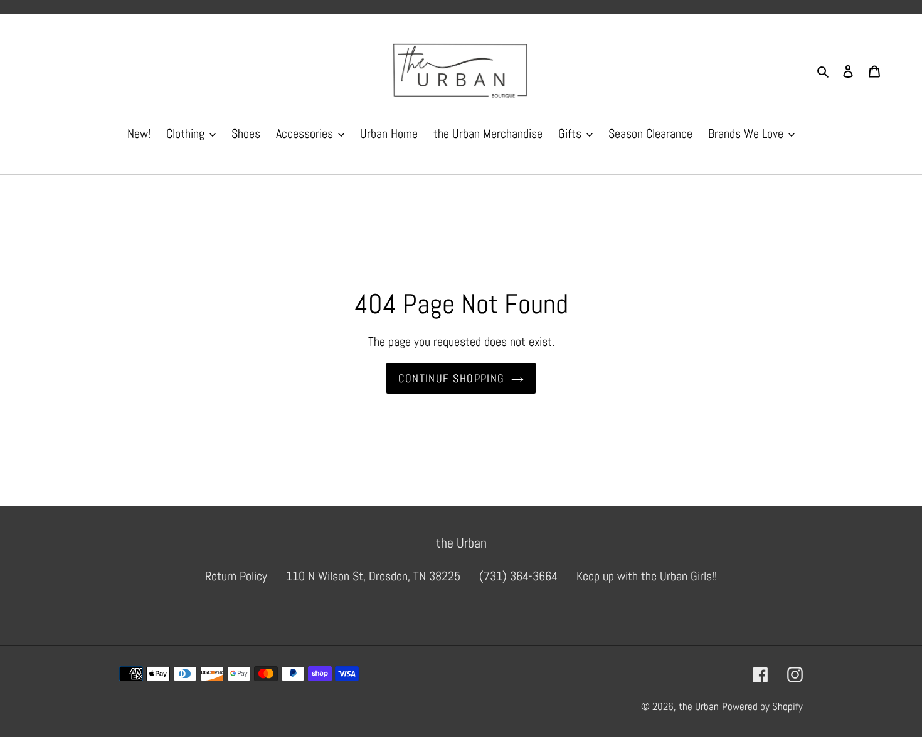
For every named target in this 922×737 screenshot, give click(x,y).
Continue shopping (451, 378)
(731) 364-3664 (518, 576)
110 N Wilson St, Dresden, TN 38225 (373, 576)
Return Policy (236, 576)
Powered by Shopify (762, 706)
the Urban (699, 706)
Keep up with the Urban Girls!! (646, 576)
